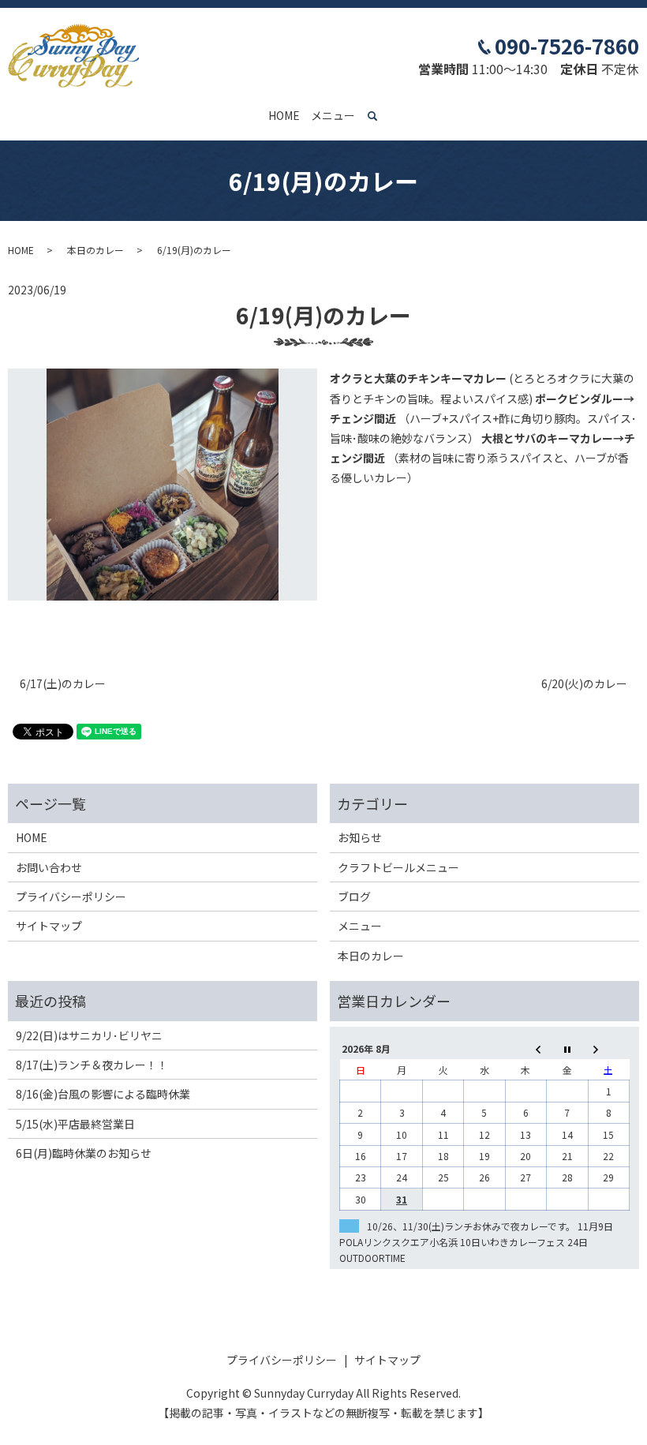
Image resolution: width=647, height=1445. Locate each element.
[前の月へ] (525, 1048)
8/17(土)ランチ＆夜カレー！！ (92, 1065)
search (381, 116)
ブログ (354, 896)
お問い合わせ (49, 867)
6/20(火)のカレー (584, 683)
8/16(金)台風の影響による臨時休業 (103, 1094)
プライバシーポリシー (71, 896)
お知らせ (360, 837)
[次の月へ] (608, 1048)
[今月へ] (567, 1048)
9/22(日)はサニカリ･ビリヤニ (89, 1035)
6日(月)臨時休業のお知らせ (83, 1153)
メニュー (333, 115)
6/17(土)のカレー (63, 683)
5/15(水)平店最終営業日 (75, 1124)
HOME (284, 115)
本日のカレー (95, 249)
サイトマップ (49, 926)
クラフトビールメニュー (398, 867)
